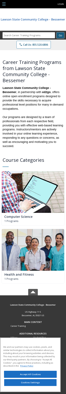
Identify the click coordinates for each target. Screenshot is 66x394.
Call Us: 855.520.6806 (33, 44)
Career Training (18, 325)
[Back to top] (33, 307)
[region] (30, 364)
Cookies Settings (30, 382)
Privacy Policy (26, 365)
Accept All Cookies (30, 374)
